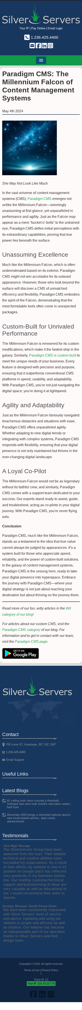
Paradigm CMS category (21, 630)
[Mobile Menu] (41, 60)
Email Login (55, 28)
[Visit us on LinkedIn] (44, 46)
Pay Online (38, 28)
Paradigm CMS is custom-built (52, 355)
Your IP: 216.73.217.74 (41, 983)
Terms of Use (32, 970)
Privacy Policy (50, 970)
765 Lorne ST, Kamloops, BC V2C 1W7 (31, 744)
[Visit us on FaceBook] (38, 46)
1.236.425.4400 (44, 37)
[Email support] (32, 46)
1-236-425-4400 (15, 752)
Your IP (24, 28)
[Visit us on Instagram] (50, 46)
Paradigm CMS (39, 199)
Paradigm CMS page (31, 641)
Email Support (15, 759)
